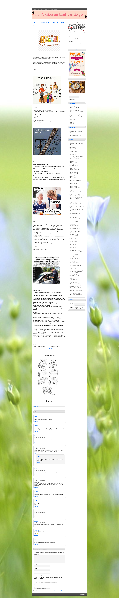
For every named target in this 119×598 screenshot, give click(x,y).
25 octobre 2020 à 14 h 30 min (39, 531)
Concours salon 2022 (75, 250)
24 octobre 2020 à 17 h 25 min (39, 437)
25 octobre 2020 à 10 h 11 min (39, 512)
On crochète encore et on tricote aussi (76, 132)
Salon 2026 (74, 154)
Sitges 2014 (72, 122)
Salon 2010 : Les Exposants (75, 191)
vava (35, 510)
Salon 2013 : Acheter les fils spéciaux (76, 116)
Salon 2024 (72, 263)
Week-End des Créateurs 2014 (75, 290)
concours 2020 (72, 150)
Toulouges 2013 (73, 120)
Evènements (72, 162)
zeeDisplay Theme (83, 594)
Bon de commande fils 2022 (76, 248)
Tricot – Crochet (73, 279)
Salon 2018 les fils (75, 229)
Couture (71, 160)
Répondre (36, 421)
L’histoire (47, 9)
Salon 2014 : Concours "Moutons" (76, 206)
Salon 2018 (72, 226)
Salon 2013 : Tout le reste (74, 203)
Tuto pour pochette (73, 130)
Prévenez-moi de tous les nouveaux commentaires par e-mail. (45, 582)
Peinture (71, 179)
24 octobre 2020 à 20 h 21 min (39, 480)
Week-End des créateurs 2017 (75, 294)
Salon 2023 (72, 253)
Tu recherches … (73, 280)
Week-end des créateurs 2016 (75, 293)
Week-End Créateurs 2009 (75, 283)
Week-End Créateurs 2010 (75, 285)
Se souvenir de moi (79, 307)
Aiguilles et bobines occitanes (75, 143)
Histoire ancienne (73, 166)
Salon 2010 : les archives (74, 107)
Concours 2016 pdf (75, 213)
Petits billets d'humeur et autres (75, 180)
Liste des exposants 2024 (74, 169)
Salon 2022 (72, 247)
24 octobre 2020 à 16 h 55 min (39, 427)
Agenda (71, 141)
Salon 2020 (72, 238)
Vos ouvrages (72, 282)
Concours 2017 (74, 221)
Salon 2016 (72, 211)
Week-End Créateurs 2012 (75, 287)
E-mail (35, 568)
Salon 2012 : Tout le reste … (75, 198)
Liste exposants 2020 (75, 242)
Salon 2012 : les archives (74, 110)
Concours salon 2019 (74, 158)
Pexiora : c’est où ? (73, 118)
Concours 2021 (74, 245)
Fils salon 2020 (74, 241)
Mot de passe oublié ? (78, 308)
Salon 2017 (72, 220)
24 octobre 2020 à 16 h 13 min (39, 417)
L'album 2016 (74, 217)
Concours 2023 (74, 254)
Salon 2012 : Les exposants (75, 197)
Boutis (71, 144)
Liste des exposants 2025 (74, 170)
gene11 (43, 25)
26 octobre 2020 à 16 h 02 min (39, 540)
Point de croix (72, 183)
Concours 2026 (73, 152)
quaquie (36, 425)
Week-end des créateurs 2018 (75, 295)
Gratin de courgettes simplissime (76, 131)
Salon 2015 (72, 207)
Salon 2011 (72, 193)
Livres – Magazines (73, 172)
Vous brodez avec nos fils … (77, 184)
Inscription (40, 9)
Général (71, 164)
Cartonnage (72, 148)
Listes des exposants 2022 (76, 251)
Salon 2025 (72, 268)
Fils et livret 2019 (75, 237)
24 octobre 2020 (37, 25)
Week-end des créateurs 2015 (75, 291)
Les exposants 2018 (75, 228)
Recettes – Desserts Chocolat (75, 187)
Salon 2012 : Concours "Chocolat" (76, 195)
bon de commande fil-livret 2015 (77, 209)
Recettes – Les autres (74, 188)
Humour (36, 406)
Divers (71, 161)
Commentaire (37, 554)
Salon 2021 (72, 244)
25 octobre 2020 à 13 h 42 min (39, 522)
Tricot (71, 278)
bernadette (36, 491)
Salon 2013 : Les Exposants (75, 115)
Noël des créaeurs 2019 (74, 173)
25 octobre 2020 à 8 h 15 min (39, 502)
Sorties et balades (73, 275)
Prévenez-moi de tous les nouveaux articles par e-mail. (44, 585)
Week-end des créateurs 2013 (75, 289)
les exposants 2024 (75, 266)
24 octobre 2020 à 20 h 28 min (39, 492)
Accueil (34, 9)
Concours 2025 (74, 272)
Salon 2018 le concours (74, 231)
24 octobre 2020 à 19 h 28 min (39, 470)
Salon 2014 (72, 205)
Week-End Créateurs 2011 (74, 286)
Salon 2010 (72, 190)
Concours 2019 (74, 234)
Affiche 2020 (74, 240)
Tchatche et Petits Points (74, 276)
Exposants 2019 (74, 235)
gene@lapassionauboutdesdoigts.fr (74, 47)
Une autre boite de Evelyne (75, 134)
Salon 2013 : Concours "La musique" (76, 199)
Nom (35, 564)
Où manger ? (74, 274)
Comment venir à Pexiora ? (76, 271)
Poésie (71, 181)
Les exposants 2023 (75, 258)
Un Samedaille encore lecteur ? (75, 135)
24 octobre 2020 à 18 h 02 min (42, 457)
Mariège (36, 521)
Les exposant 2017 (75, 225)
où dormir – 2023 (75, 262)
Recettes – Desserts (73, 186)
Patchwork (72, 177)
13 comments (48, 25)
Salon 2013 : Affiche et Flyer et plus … (77, 114)
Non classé (72, 175)
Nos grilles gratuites (73, 106)
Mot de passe (71, 304)
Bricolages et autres (73, 146)
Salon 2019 (72, 232)
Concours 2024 (73, 151)
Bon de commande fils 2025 (76, 270)
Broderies (72, 147)
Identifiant (71, 303)
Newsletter (72, 123)
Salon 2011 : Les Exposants (75, 194)
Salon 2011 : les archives (74, 108)
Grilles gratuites (53, 9)
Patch (71, 176)
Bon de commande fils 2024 (76, 265)
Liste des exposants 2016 (76, 218)
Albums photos (73, 119)
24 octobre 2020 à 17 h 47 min (39, 448)
